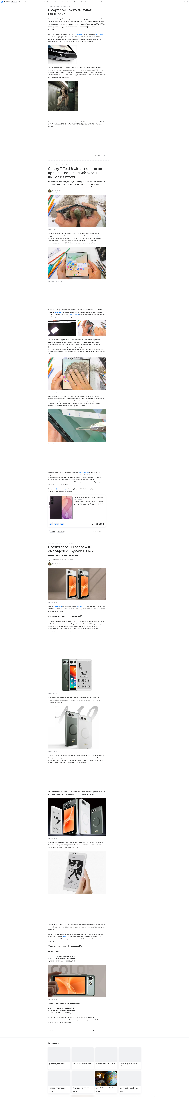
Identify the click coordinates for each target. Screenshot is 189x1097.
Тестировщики (84, 472)
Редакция (138, 1095)
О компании (7, 1095)
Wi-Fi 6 (64, 936)
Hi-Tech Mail (64, 164)
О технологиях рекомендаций (165, 1095)
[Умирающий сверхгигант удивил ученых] (83, 1058)
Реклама (12, 1095)
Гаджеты (71, 164)
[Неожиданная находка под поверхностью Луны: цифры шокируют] (59, 1082)
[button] (63, 54)
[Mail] (2, 2)
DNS (51, 524)
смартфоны (78, 34)
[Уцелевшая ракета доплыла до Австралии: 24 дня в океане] (59, 1058)
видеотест (98, 236)
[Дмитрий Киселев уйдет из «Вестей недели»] (83, 1082)
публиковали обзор (61, 489)
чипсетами (99, 34)
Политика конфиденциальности (179, 1095)
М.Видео (56, 524)
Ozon (62, 524)
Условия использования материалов (150, 1095)
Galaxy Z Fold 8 (74, 314)
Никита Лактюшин (57, 190)
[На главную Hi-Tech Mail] (6, 2)
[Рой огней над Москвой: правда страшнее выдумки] (106, 1058)
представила (57, 606)
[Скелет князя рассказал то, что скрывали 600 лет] (130, 1058)
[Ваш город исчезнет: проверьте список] (106, 1082)
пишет (74, 236)
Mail (2, 1095)
